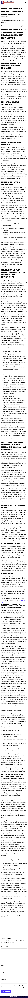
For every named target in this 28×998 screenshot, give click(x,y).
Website (3, 979)
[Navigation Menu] (25, 2)
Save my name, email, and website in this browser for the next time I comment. (14, 987)
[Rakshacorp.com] (8, 2)
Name (3, 965)
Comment (4, 947)
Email (3, 972)
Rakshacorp (6, 997)
